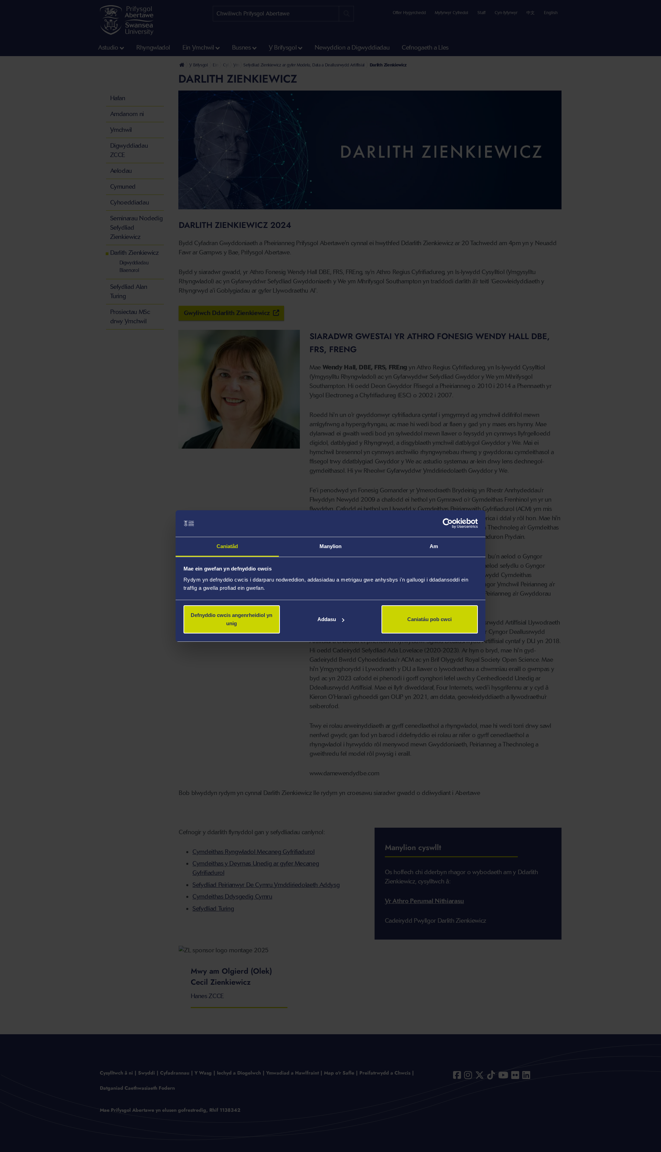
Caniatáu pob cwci (429, 619)
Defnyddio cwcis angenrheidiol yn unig (231, 619)
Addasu (326, 619)
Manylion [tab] (330, 546)
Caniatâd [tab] (227, 546)
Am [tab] (434, 546)
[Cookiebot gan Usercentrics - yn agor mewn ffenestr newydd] (448, 524)
